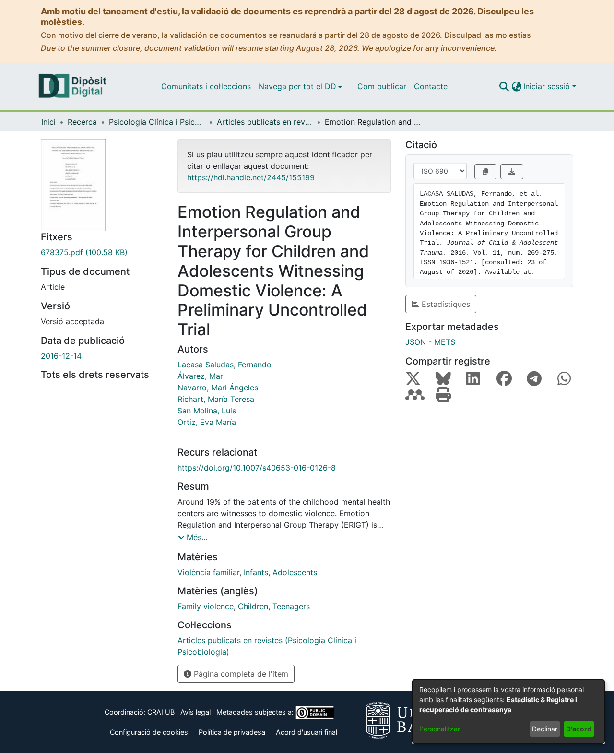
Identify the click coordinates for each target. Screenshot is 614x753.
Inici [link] (48, 122)
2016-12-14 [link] (61, 356)
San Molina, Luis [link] (206, 410)
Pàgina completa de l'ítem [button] (239, 674)
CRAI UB (161, 712)
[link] (102, 252)
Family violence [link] (205, 606)
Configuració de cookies (149, 732)
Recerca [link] (82, 122)
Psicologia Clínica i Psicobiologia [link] (157, 122)
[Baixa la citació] (511, 171)
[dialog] (508, 711)
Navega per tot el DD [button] (297, 86)
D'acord (578, 729)
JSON (415, 342)
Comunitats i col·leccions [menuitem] (206, 86)
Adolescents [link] (294, 572)
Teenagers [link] (291, 606)
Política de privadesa (232, 732)
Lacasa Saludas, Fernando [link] (224, 364)
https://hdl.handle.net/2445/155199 (251, 177)
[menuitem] (300, 86)
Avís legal (195, 712)
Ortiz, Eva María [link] (206, 422)
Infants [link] (256, 572)
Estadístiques (444, 304)
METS (444, 342)
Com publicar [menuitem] (381, 86)
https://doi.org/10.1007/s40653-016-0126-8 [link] (256, 467)
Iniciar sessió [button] (547, 86)
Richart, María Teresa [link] (215, 399)
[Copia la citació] (485, 171)
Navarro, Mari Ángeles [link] (217, 387)
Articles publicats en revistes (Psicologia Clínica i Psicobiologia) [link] (265, 122)
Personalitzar (439, 729)
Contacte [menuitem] (431, 86)
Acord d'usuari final (306, 732)
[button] (504, 86)
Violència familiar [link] (208, 572)
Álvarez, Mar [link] (200, 376)
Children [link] (253, 606)
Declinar (544, 729)
